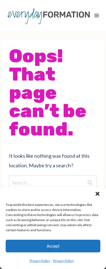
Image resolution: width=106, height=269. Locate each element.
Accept (53, 245)
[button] (97, 194)
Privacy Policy (40, 261)
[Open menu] (97, 15)
